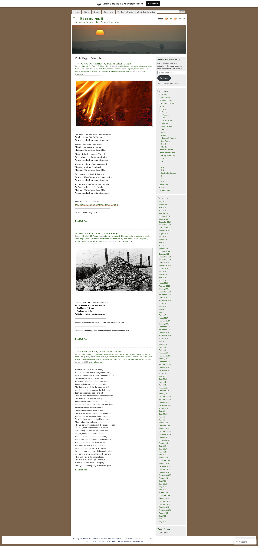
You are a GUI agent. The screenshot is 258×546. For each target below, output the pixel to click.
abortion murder (110, 236)
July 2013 (162, 446)
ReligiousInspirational (168, 173)
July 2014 (162, 411)
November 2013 (165, 434)
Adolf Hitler (120, 236)
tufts (136, 359)
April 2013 (162, 455)
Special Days (164, 185)
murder (77, 71)
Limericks (85, 236)
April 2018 (162, 280)
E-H (162, 161)
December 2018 (165, 257)
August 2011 (163, 513)
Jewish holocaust (116, 239)
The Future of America (117, 71)
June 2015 (163, 379)
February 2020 (164, 216)
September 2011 (165, 510)
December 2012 (165, 466)
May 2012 (162, 487)
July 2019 (162, 236)
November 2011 (165, 504)
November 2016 (165, 330)
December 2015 (165, 362)
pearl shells (143, 357)
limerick (130, 239)
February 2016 (164, 356)
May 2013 (162, 452)
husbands (95, 239)
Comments (180, 19)
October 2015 (164, 367)
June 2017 (163, 309)
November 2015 (165, 364)
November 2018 (165, 260)
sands (98, 359)
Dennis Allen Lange (82, 69)
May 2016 (162, 347)
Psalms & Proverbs (169, 138)
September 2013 (165, 440)
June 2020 (163, 204)
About (86, 12)
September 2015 (165, 370)
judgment (130, 69)
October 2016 (164, 332)
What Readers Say (146, 12)
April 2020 (162, 210)
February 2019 (164, 251)
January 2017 (164, 324)
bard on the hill (135, 66)
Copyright (108, 12)
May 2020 (162, 207)
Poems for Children (166, 150)
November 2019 (165, 225)
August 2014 (163, 408)
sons (90, 241)
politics (163, 132)
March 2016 (163, 353)
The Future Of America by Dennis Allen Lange (103, 63)
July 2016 (162, 341)
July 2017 (162, 306)
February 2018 (164, 286)
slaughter (105, 71)
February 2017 (164, 321)
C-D (162, 158)
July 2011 (162, 516)
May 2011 (162, 522)
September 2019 (165, 231)
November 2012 (165, 469)
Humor (161, 106)
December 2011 (165, 501)
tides (132, 359)
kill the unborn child (141, 69)
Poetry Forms (166, 97)
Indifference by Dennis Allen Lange (96, 233)
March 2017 (163, 318)
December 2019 (165, 222)
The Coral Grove (124, 359)
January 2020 (164, 219)
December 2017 (165, 292)
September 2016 (165, 335)
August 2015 (163, 373)
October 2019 (164, 228)
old (140, 239)
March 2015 (163, 388)
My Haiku (162, 109)
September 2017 (165, 300)
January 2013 (164, 463)
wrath (128, 71)
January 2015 (164, 394)
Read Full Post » (82, 221)
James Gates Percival (98, 357)
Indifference (104, 239)
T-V (162, 179)
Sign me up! (164, 78)
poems (88, 71)
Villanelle (108, 66)
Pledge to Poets (125, 12)
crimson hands (146, 66)
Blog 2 (96, 12)
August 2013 (163, 443)
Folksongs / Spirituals (167, 103)
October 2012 (164, 472)
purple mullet (91, 359)
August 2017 (163, 303)
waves (141, 359)
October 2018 (164, 263)
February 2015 (164, 391)
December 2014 (165, 396)
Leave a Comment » (124, 241)
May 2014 (162, 417)
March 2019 (163, 248)
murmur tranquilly (113, 357)
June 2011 (162, 519)
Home (77, 12)
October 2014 (164, 402)
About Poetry (163, 94)
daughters (140, 236)
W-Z (162, 182)
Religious (101, 66)
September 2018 (165, 266)
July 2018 (162, 271)
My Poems (93, 66)
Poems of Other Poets (94, 354)
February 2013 (164, 460)
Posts (169, 19)
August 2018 (163, 268)
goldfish (86, 357)
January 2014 (164, 428)
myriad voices (125, 357)
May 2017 (162, 312)
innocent (118, 69)
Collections (165, 123)
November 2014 (165, 399)
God (100, 69)
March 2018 (163, 283)
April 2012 (162, 490)
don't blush (94, 69)
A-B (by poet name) (168, 155)
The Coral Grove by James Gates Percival (100, 351)
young (100, 241)
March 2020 (163, 213)
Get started (153, 4)
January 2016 (164, 359)
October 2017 (164, 298)
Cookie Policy (137, 541)
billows (134, 354)
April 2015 (162, 385)
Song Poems (165, 141)
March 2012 (163, 492)
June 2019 (163, 239)
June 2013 (163, 449)
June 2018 (163, 274)
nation (83, 71)
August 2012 (163, 478)
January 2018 (164, 289)
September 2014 (165, 405)
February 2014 (164, 426)
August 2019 (163, 234)
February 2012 (164, 495)
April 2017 (162, 315)
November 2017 (165, 295)
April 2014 (162, 420)
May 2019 (162, 242)
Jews (124, 69)
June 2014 (163, 414)
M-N (162, 167)
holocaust (110, 69)
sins (99, 71)
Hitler (104, 69)
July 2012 (162, 481)
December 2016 (165, 327)
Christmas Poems (165, 100)
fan (143, 354)
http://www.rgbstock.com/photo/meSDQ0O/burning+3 (96, 204)
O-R (84, 354)
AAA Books (165, 115)
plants (150, 357)
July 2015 (162, 376)
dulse (139, 354)
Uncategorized (108, 354)
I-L (162, 164)
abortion (85, 66)
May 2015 (162, 382)
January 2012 (164, 498)
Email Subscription (168, 59)
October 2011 (164, 507)
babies (126, 66)
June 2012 (163, 484)
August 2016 (163, 338)
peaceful (135, 357)
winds (147, 359)
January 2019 (164, 254)
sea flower (105, 359)
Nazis (136, 239)
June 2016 (163, 344)
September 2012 (165, 475)
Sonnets (164, 144)
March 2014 (163, 423)
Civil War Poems (167, 121)
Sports (161, 187)
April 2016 (162, 350)
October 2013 (164, 437)
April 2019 (162, 245)
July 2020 (162, 202)
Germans (88, 239)
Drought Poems (166, 126)
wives (95, 241)
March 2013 (163, 458)
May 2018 (162, 277)
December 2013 (165, 431)
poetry (94, 71)
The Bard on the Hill (90, 18)
